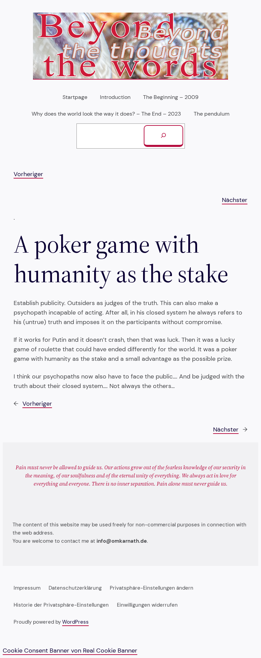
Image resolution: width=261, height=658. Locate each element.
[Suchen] (163, 136)
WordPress (75, 622)
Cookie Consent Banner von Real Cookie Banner (70, 650)
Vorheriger (28, 174)
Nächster (234, 200)
